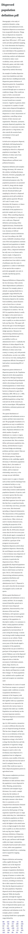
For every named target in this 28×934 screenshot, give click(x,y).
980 (22, 925)
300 (22, 921)
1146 (8, 928)
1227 (8, 921)
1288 (12, 925)
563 (8, 923)
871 (21, 932)
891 (13, 932)
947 (3, 928)
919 (17, 932)
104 (8, 925)
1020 (13, 921)
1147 (17, 925)
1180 (17, 923)
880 (22, 928)
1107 (4, 932)
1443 (22, 923)
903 (8, 932)
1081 (22, 930)
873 (17, 930)
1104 (4, 923)
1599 (13, 928)
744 (13, 930)
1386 (8, 930)
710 (13, 923)
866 (3, 921)
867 (3, 925)
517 (18, 921)
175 (17, 928)
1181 (4, 930)
